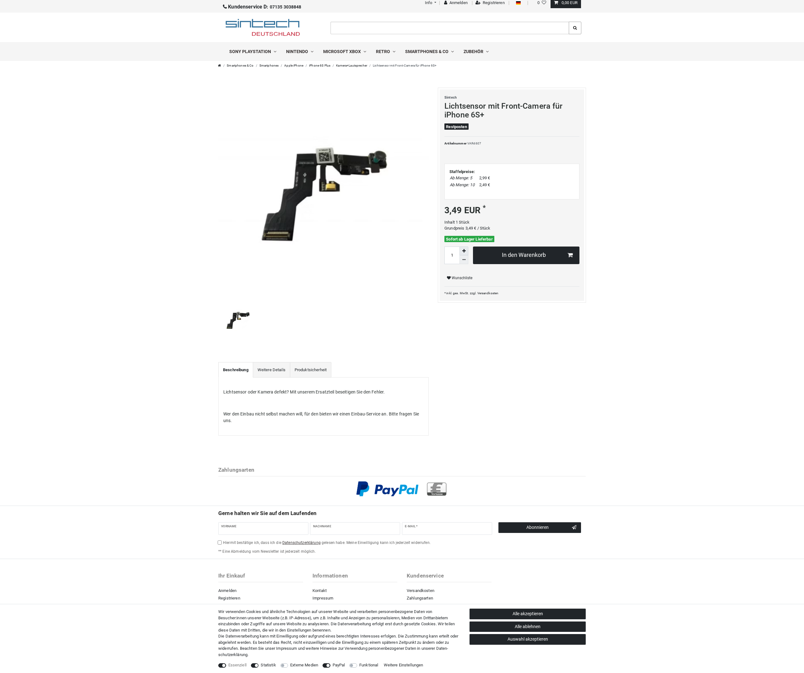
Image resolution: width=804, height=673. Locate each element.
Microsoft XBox (342, 51)
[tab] (235, 370)
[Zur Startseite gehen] (219, 65)
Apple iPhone (293, 65)
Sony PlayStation (250, 51)
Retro (383, 51)
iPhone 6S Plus (319, 65)
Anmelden (227, 590)
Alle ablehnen (528, 626)
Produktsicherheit (311, 369)
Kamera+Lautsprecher (351, 65)
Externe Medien (304, 665)
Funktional (368, 665)
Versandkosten (488, 293)
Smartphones (269, 65)
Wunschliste (461, 278)
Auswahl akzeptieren (528, 639)
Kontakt (319, 590)
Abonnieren (537, 527)
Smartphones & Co (427, 51)
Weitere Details (271, 369)
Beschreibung (235, 369)
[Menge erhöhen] (463, 251)
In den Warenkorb (524, 255)
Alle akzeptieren (528, 613)
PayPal (339, 665)
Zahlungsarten (420, 598)
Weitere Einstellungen (403, 665)
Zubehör (474, 51)
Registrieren (229, 598)
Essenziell (237, 665)
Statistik (268, 665)
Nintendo (297, 51)
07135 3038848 (264, 6)
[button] (430, 2)
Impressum (322, 598)
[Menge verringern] (463, 259)
